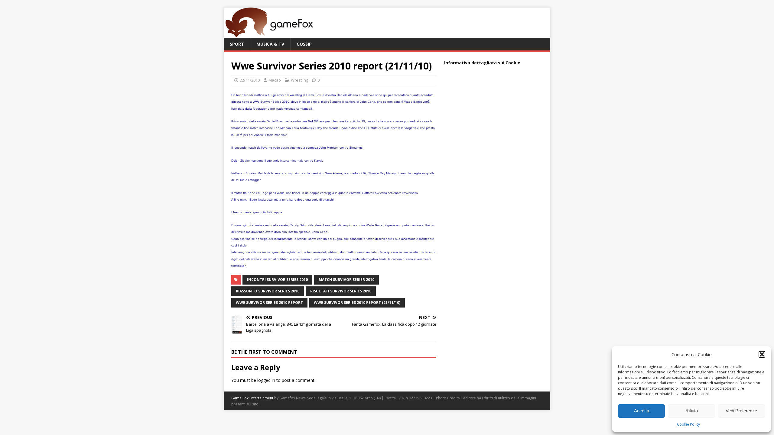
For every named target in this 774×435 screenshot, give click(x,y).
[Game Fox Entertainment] (269, 34)
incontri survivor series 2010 (277, 279)
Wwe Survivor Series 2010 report (269, 302)
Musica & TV (270, 44)
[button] (762, 354)
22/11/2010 (250, 80)
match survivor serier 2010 (346, 279)
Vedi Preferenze (741, 410)
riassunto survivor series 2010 (267, 291)
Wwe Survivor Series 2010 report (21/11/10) (357, 302)
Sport (237, 44)
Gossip (304, 44)
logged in (266, 380)
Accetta (641, 410)
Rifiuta (691, 410)
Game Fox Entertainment (252, 398)
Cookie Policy (688, 424)
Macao (274, 80)
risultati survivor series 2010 (340, 291)
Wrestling (299, 80)
